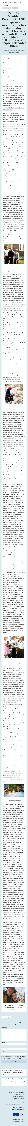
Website (3, 1051)
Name (3, 1042)
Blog (23, 50)
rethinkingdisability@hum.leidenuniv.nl (14, 1104)
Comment (4, 1027)
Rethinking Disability (14, 52)
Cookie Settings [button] (6, 8)
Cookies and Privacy (18, 1119)
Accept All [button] (15, 8)
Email (3, 1047)
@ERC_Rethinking (19, 1107)
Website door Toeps (18, 1121)
